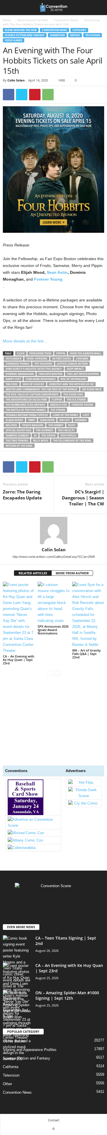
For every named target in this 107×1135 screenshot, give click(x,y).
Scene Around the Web (32, 20)
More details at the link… (25, 341)
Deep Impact (75, 369)
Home (7, 20)
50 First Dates (61, 358)
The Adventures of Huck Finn (26, 399)
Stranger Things (17, 364)
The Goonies (44, 430)
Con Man (82, 358)
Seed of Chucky (33, 384)
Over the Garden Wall (85, 353)
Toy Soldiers (43, 364)
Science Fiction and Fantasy (25, 35)
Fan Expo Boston (50, 374)
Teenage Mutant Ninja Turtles (27, 415)
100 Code (12, 384)
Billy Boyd (40, 440)
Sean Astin (57, 272)
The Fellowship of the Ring (72, 440)
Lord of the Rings (65, 415)
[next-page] (57, 673)
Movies (75, 35)
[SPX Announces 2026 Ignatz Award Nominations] (54, 603)
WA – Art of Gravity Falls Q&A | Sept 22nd (86, 653)
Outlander (13, 358)
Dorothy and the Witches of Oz (71, 384)
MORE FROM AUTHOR (72, 573)
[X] (21, 94)
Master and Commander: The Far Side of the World (41, 389)
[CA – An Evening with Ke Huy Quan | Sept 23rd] (19, 618)
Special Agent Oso (18, 430)
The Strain (58, 410)
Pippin (60, 353)
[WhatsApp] (48, 94)
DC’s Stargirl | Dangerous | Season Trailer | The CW (83, 498)
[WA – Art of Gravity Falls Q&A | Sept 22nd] (88, 615)
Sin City (64, 420)
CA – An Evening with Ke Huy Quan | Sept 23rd (18, 659)
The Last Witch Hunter (83, 374)
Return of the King (19, 446)
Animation (57, 35)
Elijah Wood (14, 420)
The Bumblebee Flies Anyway (25, 405)
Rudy (72, 425)
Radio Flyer (58, 405)
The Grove (48, 435)
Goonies (80, 420)
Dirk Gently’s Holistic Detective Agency (34, 369)
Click (21, 353)
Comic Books (14, 1041)
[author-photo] (53, 530)
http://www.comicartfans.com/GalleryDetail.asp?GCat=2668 (54, 556)
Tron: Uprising (36, 358)
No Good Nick (92, 389)
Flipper (57, 399)
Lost (86, 415)
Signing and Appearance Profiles (29, 1050)
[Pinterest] (35, 94)
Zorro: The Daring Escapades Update (22, 495)
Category (79, 30)
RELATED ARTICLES (33, 573)
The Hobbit (55, 425)
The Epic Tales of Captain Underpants (32, 394)
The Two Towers (17, 440)
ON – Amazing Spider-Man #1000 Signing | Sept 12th (67, 995)
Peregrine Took (40, 353)
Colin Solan (16, 80)
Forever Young (48, 279)
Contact (53, 1120)
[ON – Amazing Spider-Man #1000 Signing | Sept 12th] (17, 1026)
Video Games (13, 40)
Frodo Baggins (32, 425)
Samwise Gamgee (17, 435)
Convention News (66, 20)
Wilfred (11, 425)
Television (92, 35)
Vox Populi (68, 435)
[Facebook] (8, 94)
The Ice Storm (76, 399)
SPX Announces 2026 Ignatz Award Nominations (53, 629)
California (10, 1067)
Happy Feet (13, 379)
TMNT (31, 420)
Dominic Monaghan (20, 374)
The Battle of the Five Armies (26, 410)
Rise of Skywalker (73, 379)
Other (7, 1084)
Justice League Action (72, 364)
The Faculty (66, 430)
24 (35, 435)
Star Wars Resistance (41, 379)
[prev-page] (50, 673)
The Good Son (73, 394)
